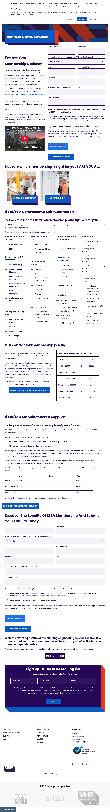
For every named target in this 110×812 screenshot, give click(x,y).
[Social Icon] (73, 764)
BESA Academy (77, 739)
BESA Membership (78, 734)
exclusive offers (26, 91)
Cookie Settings (8, 809)
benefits (8, 91)
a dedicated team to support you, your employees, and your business (25, 94)
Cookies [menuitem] (40, 733)
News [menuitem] (5, 739)
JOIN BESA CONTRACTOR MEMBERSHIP (29, 390)
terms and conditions (62, 498)
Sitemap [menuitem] (40, 742)
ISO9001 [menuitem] (40, 739)
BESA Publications (78, 736)
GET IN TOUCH (55, 656)
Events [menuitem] (6, 736)
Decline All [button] (93, 19)
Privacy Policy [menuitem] (43, 730)
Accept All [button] (81, 19)
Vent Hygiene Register (80, 742)
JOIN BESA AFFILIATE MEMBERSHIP (20, 506)
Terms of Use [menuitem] (42, 736)
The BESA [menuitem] (6, 730)
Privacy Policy (75, 693)
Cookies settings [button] (69, 19)
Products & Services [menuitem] (11, 733)
